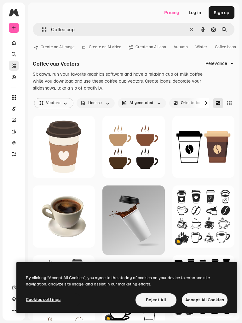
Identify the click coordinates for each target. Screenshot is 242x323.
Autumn (181, 47)
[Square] (229, 103)
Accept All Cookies (204, 299)
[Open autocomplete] (41, 29)
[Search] (14, 54)
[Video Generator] (14, 131)
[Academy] (14, 299)
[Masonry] (218, 103)
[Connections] (14, 288)
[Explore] (14, 77)
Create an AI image (58, 47)
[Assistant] (14, 154)
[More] (14, 310)
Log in (195, 12)
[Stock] (14, 66)
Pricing (171, 12)
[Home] (14, 43)
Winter (201, 47)
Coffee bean (225, 47)
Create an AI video (105, 47)
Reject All (156, 299)
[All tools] (14, 97)
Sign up (221, 12)
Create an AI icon (150, 47)
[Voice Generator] (14, 143)
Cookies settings (43, 299)
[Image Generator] (14, 120)
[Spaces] (14, 109)
